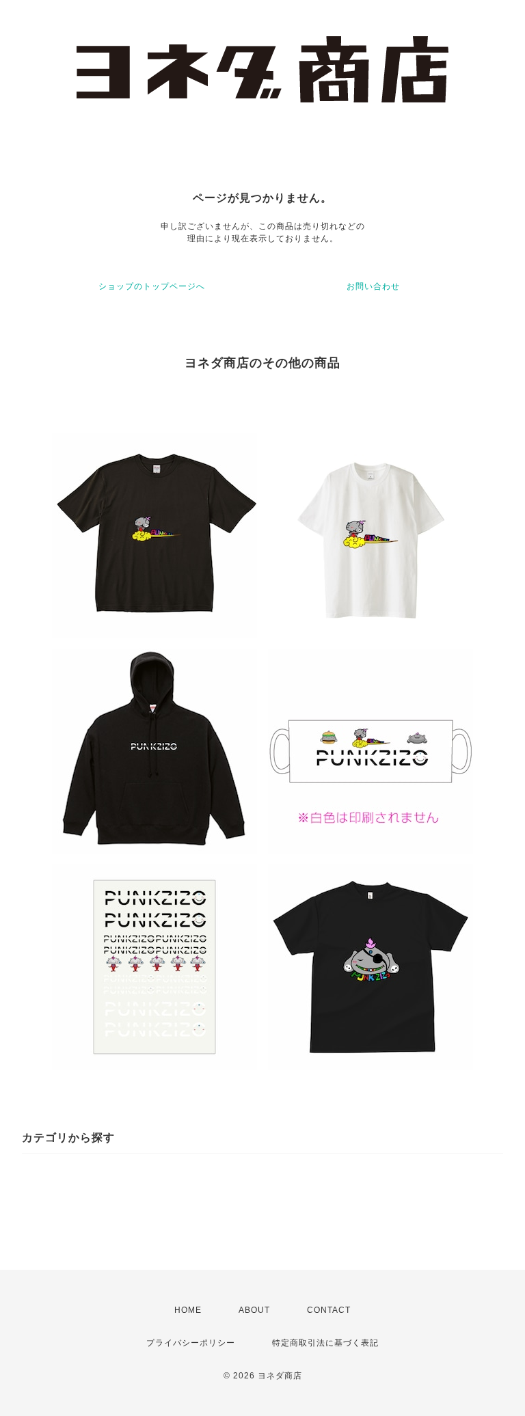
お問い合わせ (373, 286)
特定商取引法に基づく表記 (325, 1343)
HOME (188, 1310)
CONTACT (329, 1310)
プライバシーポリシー (190, 1343)
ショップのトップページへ (151, 286)
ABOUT (254, 1310)
